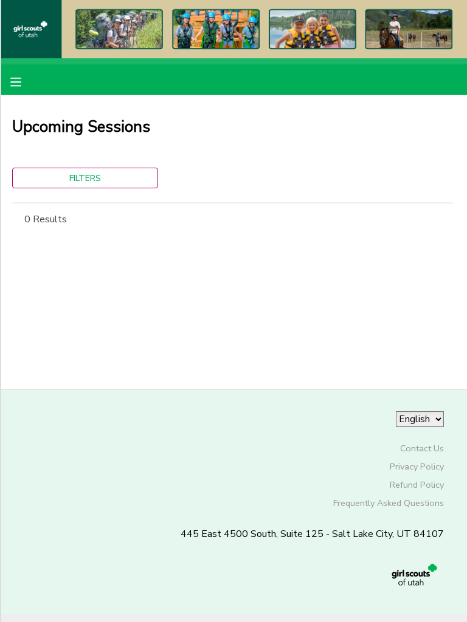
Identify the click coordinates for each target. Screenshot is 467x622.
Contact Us (422, 448)
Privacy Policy (417, 466)
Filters (85, 178)
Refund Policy (417, 485)
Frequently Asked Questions (388, 503)
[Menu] (25, 80)
